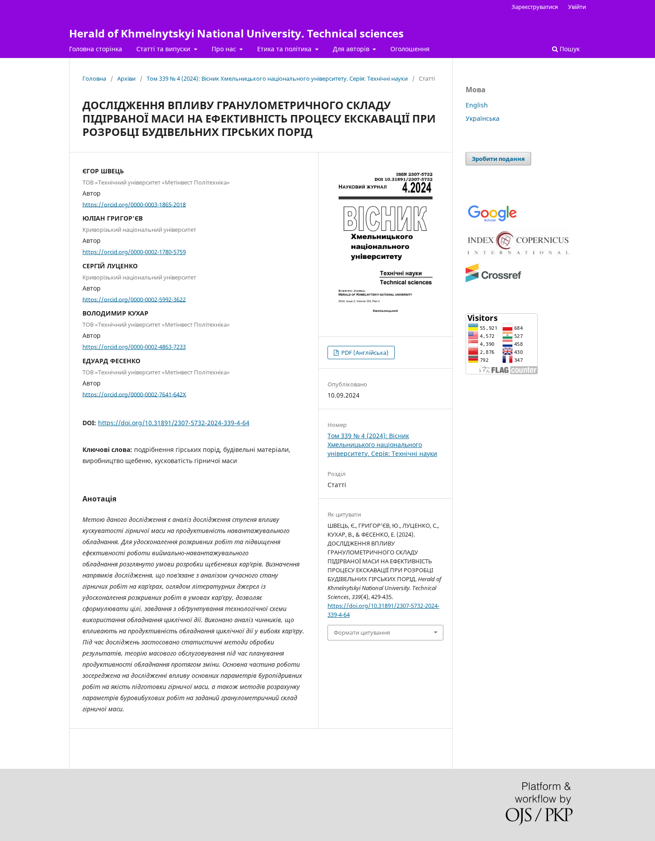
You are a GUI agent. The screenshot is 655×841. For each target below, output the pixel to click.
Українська (482, 118)
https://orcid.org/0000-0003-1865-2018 (134, 204)
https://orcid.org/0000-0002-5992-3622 (134, 299)
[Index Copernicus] (519, 257)
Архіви (126, 78)
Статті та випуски (164, 49)
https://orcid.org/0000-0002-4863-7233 (134, 347)
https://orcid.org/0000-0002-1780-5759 (134, 252)
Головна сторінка (95, 49)
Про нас (225, 49)
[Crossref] (493, 280)
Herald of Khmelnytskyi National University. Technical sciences (236, 33)
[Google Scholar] (492, 221)
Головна (94, 78)
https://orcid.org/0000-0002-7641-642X (134, 394)
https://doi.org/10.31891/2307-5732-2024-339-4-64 (174, 422)
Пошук (569, 49)
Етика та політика (285, 49)
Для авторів (352, 49)
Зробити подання (498, 159)
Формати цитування (362, 632)
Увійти (577, 7)
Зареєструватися (535, 7)
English (477, 105)
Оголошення (410, 49)
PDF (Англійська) (364, 353)
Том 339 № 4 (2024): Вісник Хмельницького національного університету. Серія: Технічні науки (277, 78)
